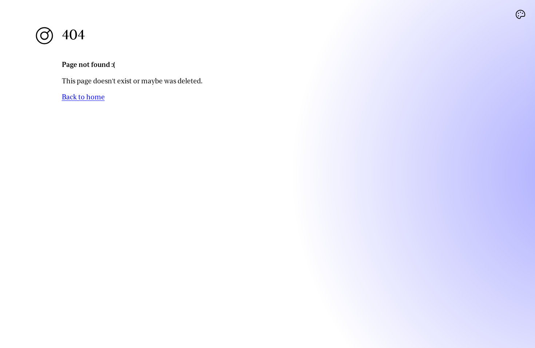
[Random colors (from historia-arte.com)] (520, 14)
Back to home (83, 97)
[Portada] (44, 35)
